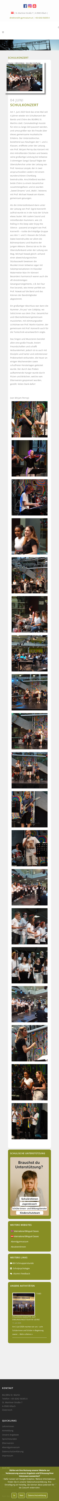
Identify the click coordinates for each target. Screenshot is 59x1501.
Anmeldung (7, 1430)
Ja (14, 1495)
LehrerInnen (8, 1426)
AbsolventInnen (18, 1246)
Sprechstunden (9, 1439)
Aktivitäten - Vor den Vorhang (27, 63)
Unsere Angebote (10, 1435)
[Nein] (55, 1483)
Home (10, 63)
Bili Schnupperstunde (23, 1263)
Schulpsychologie (21, 1268)
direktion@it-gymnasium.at (21, 17)
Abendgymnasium (19, 1241)
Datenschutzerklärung (12, 1451)
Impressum (7, 1456)
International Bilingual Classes (26, 1231)
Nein (21, 1495)
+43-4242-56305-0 (42, 17)
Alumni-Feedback (21, 1273)
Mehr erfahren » (26, 1334)
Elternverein (8, 1443)
